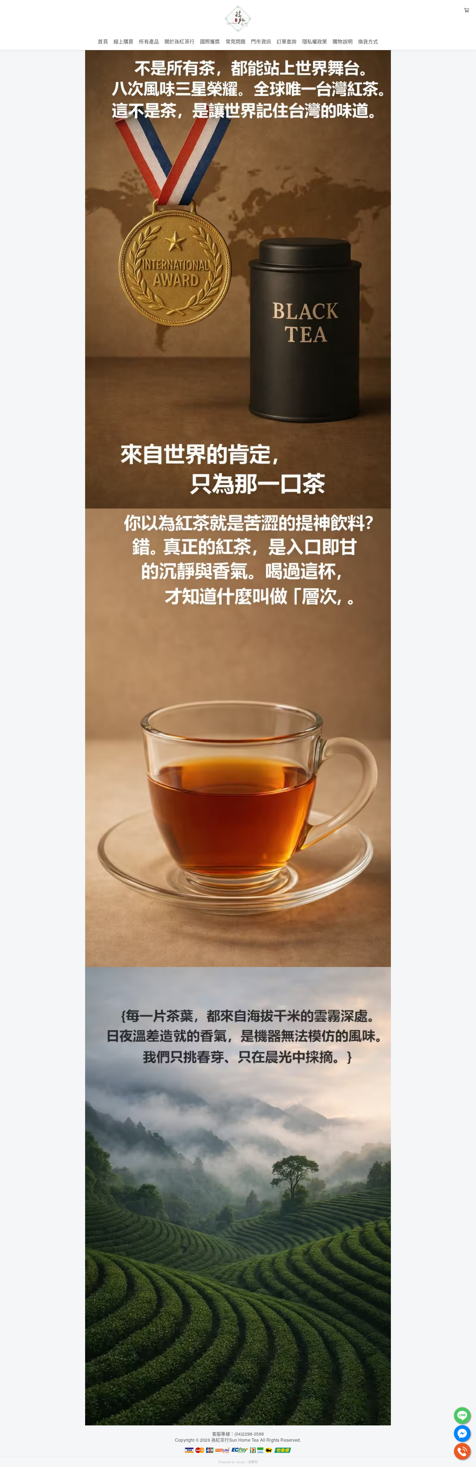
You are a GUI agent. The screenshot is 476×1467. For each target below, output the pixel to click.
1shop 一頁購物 (247, 1462)
